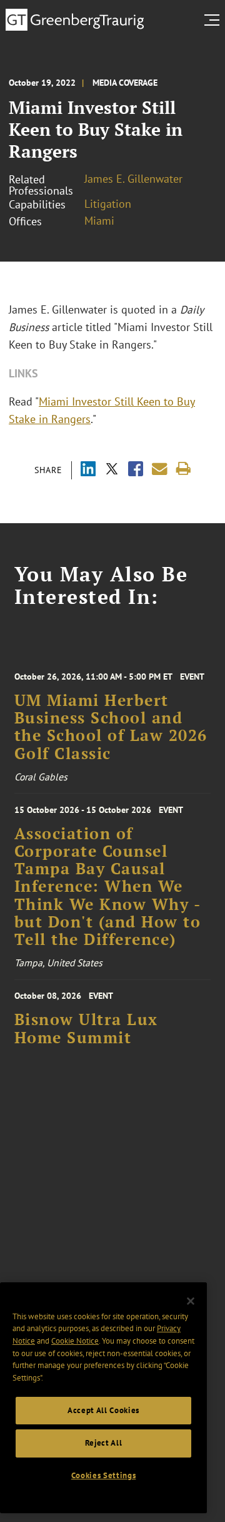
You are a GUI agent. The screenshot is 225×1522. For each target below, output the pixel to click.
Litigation (107, 204)
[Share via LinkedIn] (88, 470)
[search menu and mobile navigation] (214, 20)
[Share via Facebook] (135, 470)
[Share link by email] (160, 469)
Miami (99, 220)
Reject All (103, 1443)
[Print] (183, 469)
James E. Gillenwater (133, 178)
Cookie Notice (75, 1341)
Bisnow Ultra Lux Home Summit (86, 1028)
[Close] (190, 1301)
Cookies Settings (103, 1475)
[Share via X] (111, 470)
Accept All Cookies (103, 1410)
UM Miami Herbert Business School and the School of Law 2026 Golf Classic (111, 727)
